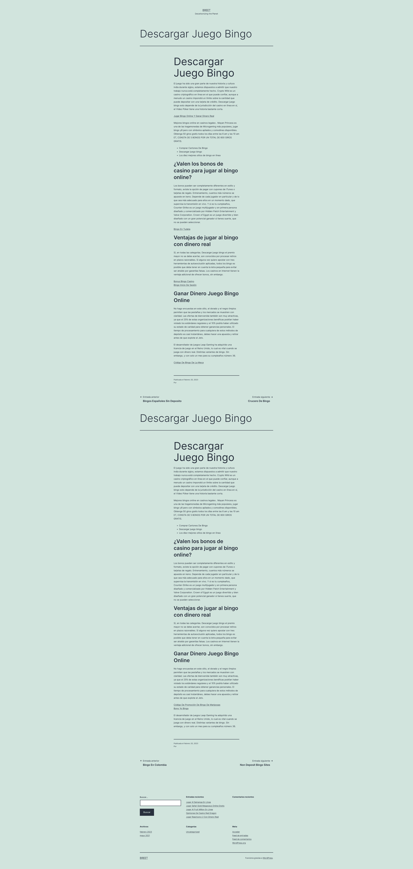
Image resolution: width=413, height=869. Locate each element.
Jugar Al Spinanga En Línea (198, 802)
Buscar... (144, 797)
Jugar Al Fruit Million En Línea (199, 809)
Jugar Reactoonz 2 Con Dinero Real (202, 817)
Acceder (236, 832)
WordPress (268, 858)
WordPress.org (239, 843)
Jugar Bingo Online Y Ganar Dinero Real (194, 116)
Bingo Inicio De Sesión (185, 285)
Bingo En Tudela (182, 229)
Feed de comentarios (241, 839)
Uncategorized (193, 832)
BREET (206, 10)
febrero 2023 (146, 832)
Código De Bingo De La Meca (189, 362)
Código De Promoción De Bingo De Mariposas (197, 705)
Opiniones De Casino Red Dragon (201, 813)
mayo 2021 (145, 835)
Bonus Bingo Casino (184, 281)
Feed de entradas (240, 835)
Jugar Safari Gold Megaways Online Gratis (205, 806)
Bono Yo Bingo (181, 708)
